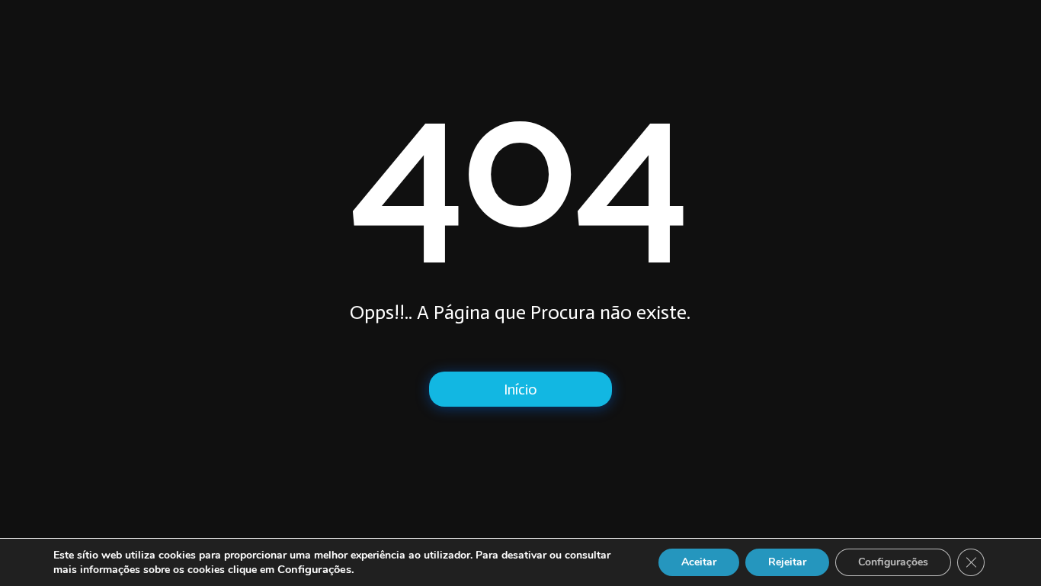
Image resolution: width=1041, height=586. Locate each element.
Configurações (893, 562)
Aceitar (698, 562)
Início (520, 389)
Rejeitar (787, 562)
